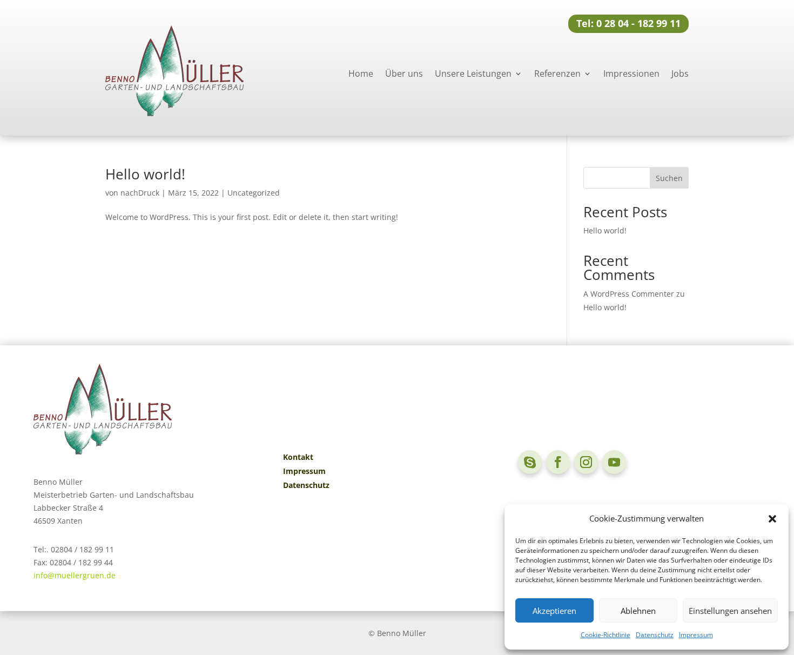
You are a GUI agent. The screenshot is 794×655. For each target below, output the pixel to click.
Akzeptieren (554, 610)
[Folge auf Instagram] (586, 462)
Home (360, 73)
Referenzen (557, 73)
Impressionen (631, 73)
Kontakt (298, 457)
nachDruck (139, 193)
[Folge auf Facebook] (558, 462)
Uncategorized (253, 193)
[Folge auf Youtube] (614, 462)
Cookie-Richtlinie (605, 634)
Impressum (696, 634)
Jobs (680, 73)
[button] (772, 518)
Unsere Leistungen (473, 73)
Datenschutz (655, 634)
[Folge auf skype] (530, 462)
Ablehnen (638, 610)
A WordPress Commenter (628, 294)
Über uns (404, 73)
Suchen (669, 178)
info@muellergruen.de (74, 575)
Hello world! (145, 174)
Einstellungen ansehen (730, 610)
